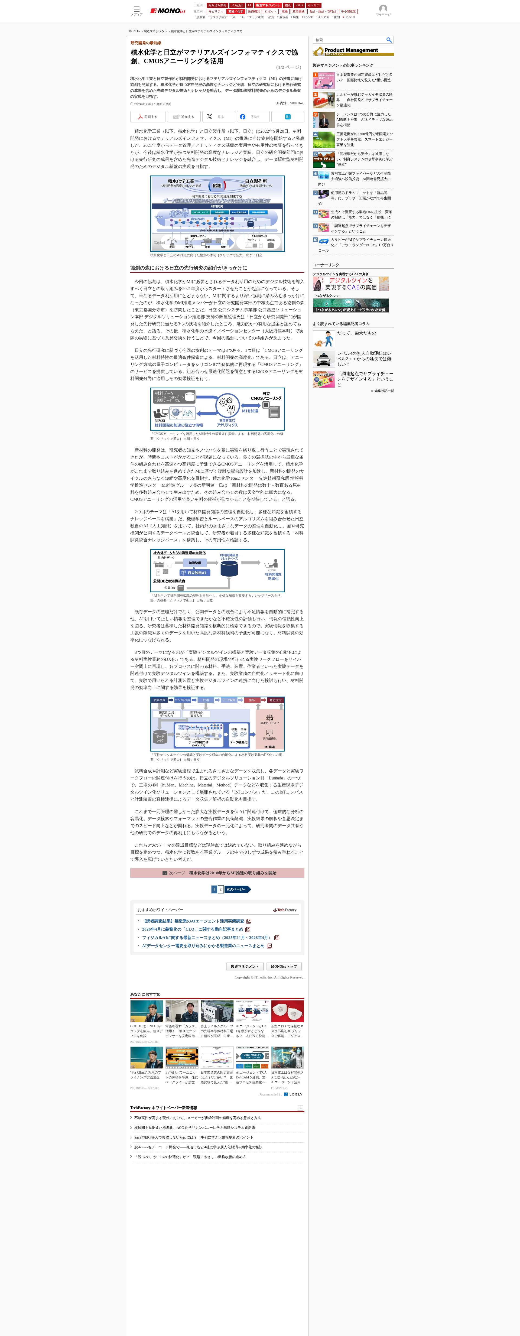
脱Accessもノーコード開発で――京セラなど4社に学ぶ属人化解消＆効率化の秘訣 (198, 1147)
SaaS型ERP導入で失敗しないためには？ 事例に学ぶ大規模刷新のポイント (193, 1137)
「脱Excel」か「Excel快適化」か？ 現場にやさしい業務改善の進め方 (190, 1157)
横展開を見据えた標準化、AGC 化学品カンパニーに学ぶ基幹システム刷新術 (194, 1128)
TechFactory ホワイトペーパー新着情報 (163, 1108)
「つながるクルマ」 (327, 296)
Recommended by (271, 1094)
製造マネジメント (156, 31)
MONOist (135, 31)
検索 (389, 40)
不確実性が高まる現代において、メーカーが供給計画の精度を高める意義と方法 (197, 1118)
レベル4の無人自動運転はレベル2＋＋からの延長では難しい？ (364, 358)
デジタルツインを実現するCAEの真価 (341, 274)
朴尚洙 (282, 103)
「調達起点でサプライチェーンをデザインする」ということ (365, 379)
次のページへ (236, 889)
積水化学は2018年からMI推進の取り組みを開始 (220, 873)
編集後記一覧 (384, 391)
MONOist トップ (284, 966)
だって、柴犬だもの (356, 333)
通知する (187, 117)
